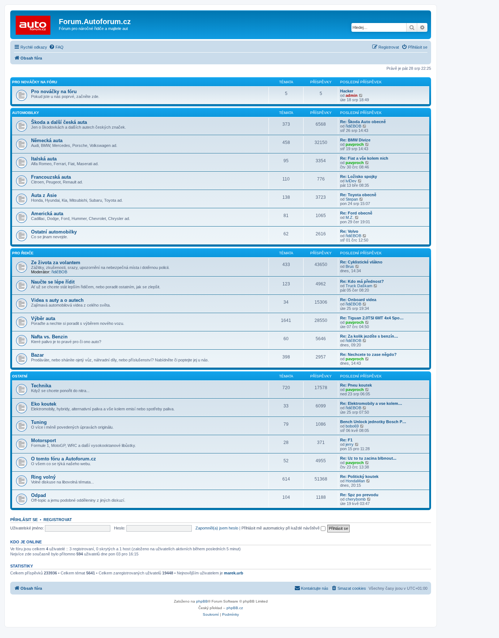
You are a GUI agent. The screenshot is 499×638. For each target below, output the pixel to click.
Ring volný (43, 477)
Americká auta (47, 213)
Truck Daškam (359, 286)
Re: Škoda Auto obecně (363, 121)
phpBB (202, 601)
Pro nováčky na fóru (34, 82)
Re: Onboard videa (358, 299)
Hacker (346, 91)
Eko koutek (43, 404)
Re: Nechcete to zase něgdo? (368, 354)
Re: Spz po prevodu (359, 495)
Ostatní (19, 376)
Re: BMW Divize (355, 140)
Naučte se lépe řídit (53, 282)
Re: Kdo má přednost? (362, 281)
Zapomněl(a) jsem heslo (216, 528)
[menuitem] (56, 47)
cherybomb (356, 499)
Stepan (352, 199)
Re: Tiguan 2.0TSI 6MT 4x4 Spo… (372, 318)
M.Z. (350, 217)
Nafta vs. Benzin (49, 336)
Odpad (38, 495)
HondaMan (355, 481)
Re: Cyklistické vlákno (361, 262)
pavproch (355, 144)
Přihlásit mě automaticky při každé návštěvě (281, 528)
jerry (350, 444)
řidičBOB (353, 126)
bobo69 (352, 426)
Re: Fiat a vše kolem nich (364, 158)
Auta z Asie (44, 195)
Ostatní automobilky (54, 232)
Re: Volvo (349, 231)
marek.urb (233, 573)
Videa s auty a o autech (57, 300)
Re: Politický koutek (359, 476)
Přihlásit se (24, 519)
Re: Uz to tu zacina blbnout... (368, 458)
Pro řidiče (23, 253)
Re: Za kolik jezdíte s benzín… (369, 336)
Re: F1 (346, 440)
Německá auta (46, 140)
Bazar (37, 355)
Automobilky (25, 113)
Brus (350, 266)
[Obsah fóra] (35, 23)
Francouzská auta (51, 177)
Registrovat (57, 519)
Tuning (39, 422)
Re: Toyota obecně (358, 195)
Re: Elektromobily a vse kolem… (371, 403)
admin (352, 95)
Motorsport (43, 440)
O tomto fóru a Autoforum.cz (63, 459)
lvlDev (351, 181)
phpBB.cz (234, 608)
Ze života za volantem (55, 262)
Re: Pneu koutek (356, 385)
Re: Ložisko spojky (358, 176)
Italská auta (44, 159)
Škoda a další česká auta (59, 122)
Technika (41, 385)
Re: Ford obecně (356, 213)
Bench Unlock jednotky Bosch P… (373, 421)
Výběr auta (43, 318)
